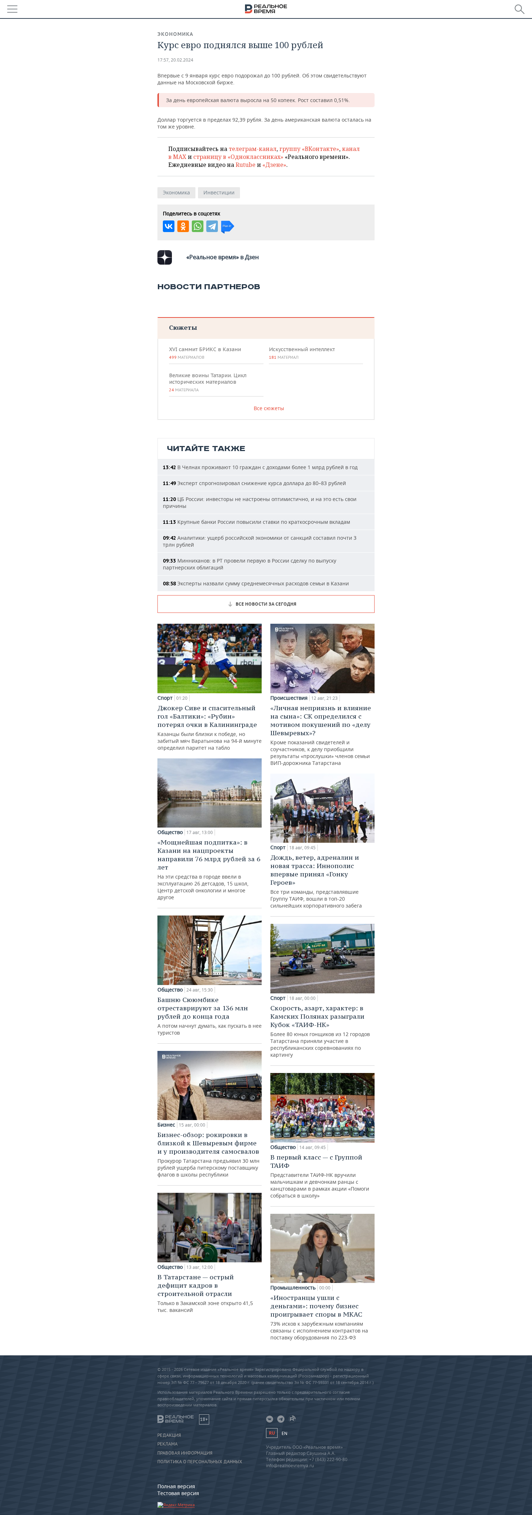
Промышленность (293, 1288)
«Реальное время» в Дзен (222, 257)
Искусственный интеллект (302, 353)
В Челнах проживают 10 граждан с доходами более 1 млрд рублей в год (260, 467)
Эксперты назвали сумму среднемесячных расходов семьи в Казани (256, 583)
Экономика (175, 34)
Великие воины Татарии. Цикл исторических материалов (207, 382)
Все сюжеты (269, 408)
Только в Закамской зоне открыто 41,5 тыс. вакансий (205, 1293)
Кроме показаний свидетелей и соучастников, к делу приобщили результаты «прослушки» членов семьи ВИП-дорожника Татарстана (320, 735)
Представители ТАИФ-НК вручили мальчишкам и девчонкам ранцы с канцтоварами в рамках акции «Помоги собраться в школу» (319, 1176)
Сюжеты (183, 327)
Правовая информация (184, 1453)
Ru (272, 1433)
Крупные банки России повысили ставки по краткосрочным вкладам (256, 521)
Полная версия (176, 1486)
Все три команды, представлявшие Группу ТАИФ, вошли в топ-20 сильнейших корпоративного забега (316, 881)
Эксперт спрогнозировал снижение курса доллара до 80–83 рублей (254, 483)
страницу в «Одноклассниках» (238, 157)
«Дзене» (274, 165)
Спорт (165, 698)
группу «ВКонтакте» (309, 149)
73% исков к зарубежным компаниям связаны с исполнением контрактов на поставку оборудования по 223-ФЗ (319, 1317)
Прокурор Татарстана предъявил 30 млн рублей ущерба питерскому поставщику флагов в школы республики (208, 1154)
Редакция (169, 1435)
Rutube (246, 165)
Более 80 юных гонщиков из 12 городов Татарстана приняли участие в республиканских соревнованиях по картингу (320, 1031)
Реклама (167, 1444)
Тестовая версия (178, 1493)
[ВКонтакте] (168, 226)
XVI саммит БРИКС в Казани (205, 353)
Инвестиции (219, 192)
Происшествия (289, 698)
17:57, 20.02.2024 (175, 60)
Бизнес (166, 1125)
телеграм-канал (252, 149)
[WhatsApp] (197, 226)
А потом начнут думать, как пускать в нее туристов (209, 1016)
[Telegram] (212, 226)
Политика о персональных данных (199, 1461)
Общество (170, 832)
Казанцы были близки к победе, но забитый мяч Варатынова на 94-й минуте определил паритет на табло (209, 727)
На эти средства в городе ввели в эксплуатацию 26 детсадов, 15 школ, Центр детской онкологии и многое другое (208, 869)
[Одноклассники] (183, 226)
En (284, 1433)
